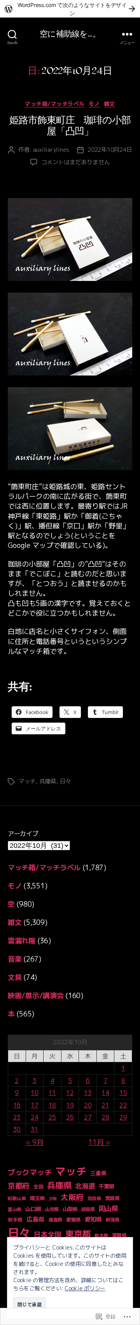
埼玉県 (37, 1198)
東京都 (78, 1234)
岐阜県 (88, 1209)
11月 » (99, 1142)
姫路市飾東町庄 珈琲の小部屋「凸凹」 (70, 126)
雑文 (109, 103)
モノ (94, 103)
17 (34, 1105)
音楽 (14, 959)
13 (87, 1092)
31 (34, 1129)
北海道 (84, 1185)
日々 (66, 781)
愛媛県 (73, 1219)
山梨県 (70, 1209)
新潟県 (112, 1219)
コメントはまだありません (75, 162)
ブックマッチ (29, 1172)
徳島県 (55, 1219)
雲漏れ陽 (21, 941)
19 (70, 1105)
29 (123, 1117)
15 (123, 1092)
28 (105, 1117)
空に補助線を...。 (70, 34)
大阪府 (72, 1197)
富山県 (14, 1209)
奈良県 (94, 1198)
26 (70, 1117)
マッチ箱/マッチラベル (55, 103)
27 (87, 1117)
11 (52, 1092)
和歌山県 (17, 1198)
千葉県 (106, 1186)
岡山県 (108, 1208)
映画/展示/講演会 (36, 995)
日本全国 (47, 1234)
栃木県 (101, 1235)
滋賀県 (119, 1235)
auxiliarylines (51, 150)
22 (123, 1105)
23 (17, 1117)
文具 (14, 977)
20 (87, 1105)
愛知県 (93, 1219)
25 (52, 1117)
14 (105, 1092)
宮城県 (112, 1198)
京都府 (19, 1186)
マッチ (27, 781)
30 (17, 1129)
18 (52, 1105)
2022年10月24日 (110, 150)
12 (70, 1092)
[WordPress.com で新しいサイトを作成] (70, 9)
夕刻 (53, 1198)
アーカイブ (23, 833)
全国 (38, 1186)
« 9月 (35, 1142)
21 (105, 1105)
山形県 (52, 1209)
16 (17, 1105)
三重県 (98, 1173)
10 (34, 1092)
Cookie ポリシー (85, 1288)
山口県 (33, 1209)
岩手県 (15, 1219)
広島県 (35, 1219)
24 (34, 1117)
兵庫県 (47, 781)
